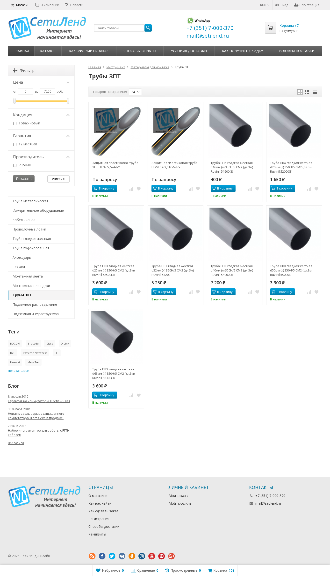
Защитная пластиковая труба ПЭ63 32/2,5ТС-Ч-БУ (174, 165)
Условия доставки (189, 50)
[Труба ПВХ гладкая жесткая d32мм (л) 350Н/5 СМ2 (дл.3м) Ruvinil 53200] (175, 233)
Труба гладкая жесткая (32, 238)
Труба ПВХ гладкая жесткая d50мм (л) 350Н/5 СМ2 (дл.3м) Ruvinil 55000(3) (291, 270)
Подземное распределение (35, 304)
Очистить (58, 178)
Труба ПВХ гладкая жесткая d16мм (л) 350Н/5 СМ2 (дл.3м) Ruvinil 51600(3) (232, 167)
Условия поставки (297, 50)
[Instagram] (142, 556)
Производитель (28, 156)
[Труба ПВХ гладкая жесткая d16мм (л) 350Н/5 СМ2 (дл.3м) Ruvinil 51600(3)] (234, 129)
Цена (18, 82)
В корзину (106, 188)
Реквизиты (97, 534)
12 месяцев (27, 144)
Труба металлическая (31, 201)
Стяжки (19, 266)
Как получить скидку (242, 50)
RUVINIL (25, 165)
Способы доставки (103, 526)
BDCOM (15, 343)
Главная (21, 50)
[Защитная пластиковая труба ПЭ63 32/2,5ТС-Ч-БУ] (175, 129)
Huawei (15, 362)
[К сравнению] (131, 188)
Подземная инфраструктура (36, 314)
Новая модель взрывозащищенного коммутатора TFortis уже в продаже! (36, 415)
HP (56, 353)
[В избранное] (139, 188)
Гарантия (22, 135)
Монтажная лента (28, 276)
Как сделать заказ (103, 511)
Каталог (48, 50)
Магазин (22, 5)
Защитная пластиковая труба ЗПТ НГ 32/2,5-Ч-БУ (115, 165)
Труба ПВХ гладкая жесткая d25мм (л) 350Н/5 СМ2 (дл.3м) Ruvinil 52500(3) (113, 270)
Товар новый (29, 123)
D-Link (65, 343)
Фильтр (27, 70)
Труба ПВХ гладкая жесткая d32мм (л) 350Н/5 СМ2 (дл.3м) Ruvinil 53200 (172, 270)
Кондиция (22, 114)
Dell (12, 353)
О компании (50, 5)
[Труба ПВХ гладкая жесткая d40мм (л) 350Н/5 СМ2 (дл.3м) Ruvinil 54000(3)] (234, 233)
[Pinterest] (161, 556)
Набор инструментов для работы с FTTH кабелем (38, 432)
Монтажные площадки (31, 285)
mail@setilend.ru (268, 503)
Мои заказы (178, 495)
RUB (263, 5)
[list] (307, 92)
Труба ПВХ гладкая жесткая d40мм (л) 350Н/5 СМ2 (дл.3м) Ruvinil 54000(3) (232, 270)
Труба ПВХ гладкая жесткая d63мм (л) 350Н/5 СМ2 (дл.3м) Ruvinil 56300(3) (113, 373)
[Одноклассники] (132, 556)
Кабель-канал (24, 219)
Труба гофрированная (31, 248)
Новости (76, 5)
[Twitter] (112, 556)
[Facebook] (102, 556)
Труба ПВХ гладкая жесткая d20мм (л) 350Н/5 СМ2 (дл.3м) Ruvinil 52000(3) (291, 167)
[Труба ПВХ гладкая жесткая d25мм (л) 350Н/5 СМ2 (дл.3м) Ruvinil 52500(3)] (116, 233)
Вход (284, 5)
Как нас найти (99, 503)
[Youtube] (152, 556)
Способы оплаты (139, 50)
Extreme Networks (35, 353)
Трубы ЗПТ (22, 295)
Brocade (33, 343)
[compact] (315, 92)
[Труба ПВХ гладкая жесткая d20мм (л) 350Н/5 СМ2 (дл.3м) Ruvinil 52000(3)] (294, 129)
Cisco (49, 343)
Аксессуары (22, 257)
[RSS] (92, 556)
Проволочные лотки (29, 229)
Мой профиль (180, 503)
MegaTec (33, 362)
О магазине (97, 495)
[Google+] (171, 556)
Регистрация (309, 5)
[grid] (300, 92)
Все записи (16, 443)
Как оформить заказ (88, 50)
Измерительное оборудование (38, 210)
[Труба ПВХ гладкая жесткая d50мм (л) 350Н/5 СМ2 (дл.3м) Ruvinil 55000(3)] (294, 233)
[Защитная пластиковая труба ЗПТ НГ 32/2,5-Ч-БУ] (116, 129)
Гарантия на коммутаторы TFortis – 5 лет (39, 401)
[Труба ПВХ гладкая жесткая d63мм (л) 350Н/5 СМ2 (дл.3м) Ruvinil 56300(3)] (116, 336)
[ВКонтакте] (122, 556)
